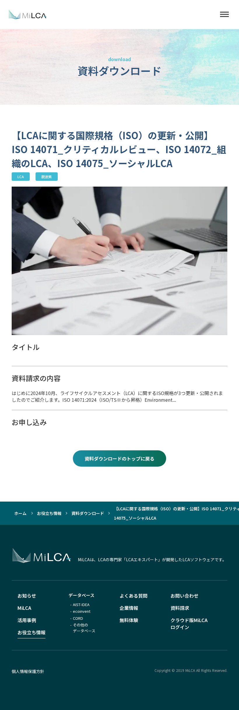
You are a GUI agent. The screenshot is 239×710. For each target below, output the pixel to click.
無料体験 (128, 620)
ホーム (20, 513)
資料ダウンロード (87, 513)
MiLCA (24, 607)
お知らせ (26, 595)
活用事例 (26, 620)
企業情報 (128, 607)
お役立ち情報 (49, 513)
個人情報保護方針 (28, 671)
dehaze (224, 14)
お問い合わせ (184, 595)
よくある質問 (133, 595)
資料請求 (180, 607)
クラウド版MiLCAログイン (189, 624)
